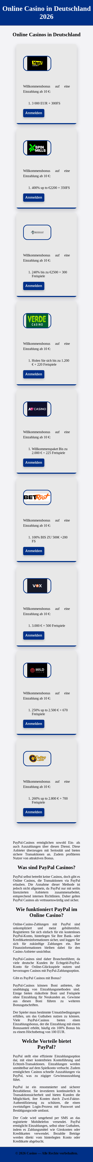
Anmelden (33, 113)
